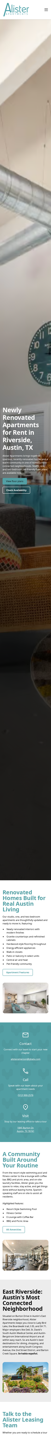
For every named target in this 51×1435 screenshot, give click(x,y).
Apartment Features (17, 972)
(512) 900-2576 (25, 1095)
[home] (16, 9)
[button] (45, 9)
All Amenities (13, 1229)
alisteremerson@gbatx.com (25, 1059)
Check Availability (16, 490)
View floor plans (14, 481)
